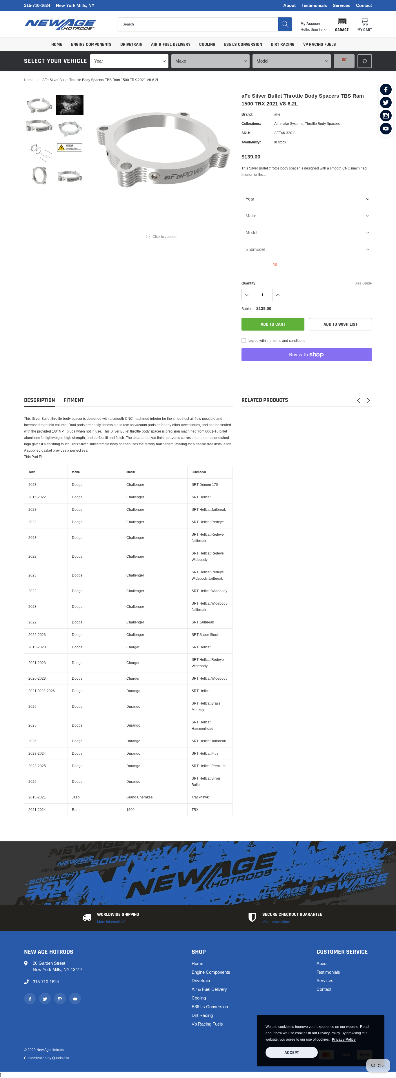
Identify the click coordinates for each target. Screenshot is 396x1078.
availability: (251, 142)
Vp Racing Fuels (319, 44)
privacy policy (344, 1039)
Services (341, 5)
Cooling (207, 44)
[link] (386, 89)
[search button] (285, 24)
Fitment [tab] (74, 400)
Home (56, 44)
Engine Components (91, 44)
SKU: (245, 133)
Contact (364, 5)
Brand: (247, 114)
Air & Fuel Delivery (170, 44)
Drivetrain (131, 44)
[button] (342, 24)
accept (291, 1053)
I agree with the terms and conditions (276, 340)
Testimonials (314, 5)
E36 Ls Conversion (243, 44)
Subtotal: (248, 309)
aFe (277, 114)
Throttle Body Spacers (322, 123)
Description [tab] (39, 400)
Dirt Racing (283, 44)
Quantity (248, 283)
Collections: (251, 123)
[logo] (60, 24)
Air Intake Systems (288, 123)
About (289, 5)
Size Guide (363, 283)
